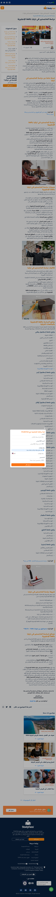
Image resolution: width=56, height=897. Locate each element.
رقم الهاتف (42, 447)
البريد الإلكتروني (40, 441)
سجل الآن (28, 464)
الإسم (43, 434)
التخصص (42, 457)
